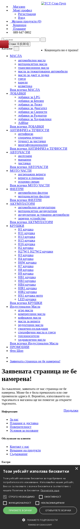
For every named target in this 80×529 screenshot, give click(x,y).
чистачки (24, 163)
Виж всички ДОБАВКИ (27, 126)
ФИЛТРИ (17, 189)
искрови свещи (28, 181)
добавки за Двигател (32, 108)
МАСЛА (16, 56)
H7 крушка (25, 266)
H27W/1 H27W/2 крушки (35, 251)
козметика (25, 86)
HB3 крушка (27, 281)
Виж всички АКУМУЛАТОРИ (31, 222)
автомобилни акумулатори (36, 207)
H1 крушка (25, 229)
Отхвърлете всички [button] (58, 510)
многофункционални (33, 145)
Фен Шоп (16, 350)
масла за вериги (29, 321)
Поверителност (20, 427)
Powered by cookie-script (40, 524)
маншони (24, 159)
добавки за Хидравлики (34, 119)
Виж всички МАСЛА (25, 89)
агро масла (25, 310)
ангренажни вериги (32, 174)
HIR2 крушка (27, 292)
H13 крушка (26, 236)
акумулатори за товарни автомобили (43, 214)
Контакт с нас (19, 446)
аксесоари (25, 156)
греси (22, 78)
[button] (40, 519)
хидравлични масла (32, 339)
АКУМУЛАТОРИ (22, 203)
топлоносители (28, 336)
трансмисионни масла (33, 67)
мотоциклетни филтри (34, 196)
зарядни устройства (32, 218)
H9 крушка (25, 273)
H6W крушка (27, 262)
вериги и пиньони (31, 178)
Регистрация (27, 14)
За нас (14, 419)
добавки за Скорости (32, 112)
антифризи (25, 134)
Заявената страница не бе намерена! (35, 361)
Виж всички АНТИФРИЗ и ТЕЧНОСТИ (38, 148)
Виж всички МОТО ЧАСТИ (30, 185)
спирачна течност (30, 137)
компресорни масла (31, 314)
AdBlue (23, 123)
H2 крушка (25, 247)
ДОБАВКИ (18, 93)
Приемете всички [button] (20, 510)
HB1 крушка (27, 277)
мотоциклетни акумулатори (37, 211)
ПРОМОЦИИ (19, 347)
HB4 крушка (27, 284)
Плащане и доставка (24, 423)
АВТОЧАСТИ (20, 152)
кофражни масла (29, 317)
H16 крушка (26, 244)
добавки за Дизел (30, 104)
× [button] (76, 468)
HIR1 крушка (27, 288)
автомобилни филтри (33, 192)
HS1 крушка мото (30, 295)
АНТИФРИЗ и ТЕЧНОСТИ (29, 130)
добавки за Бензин (31, 100)
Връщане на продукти (25, 450)
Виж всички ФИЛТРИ (26, 200)
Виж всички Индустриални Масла (34, 343)
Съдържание (18, 454)
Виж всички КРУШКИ (26, 303)
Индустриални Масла (25, 306)
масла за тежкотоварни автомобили (43, 71)
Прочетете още (50, 490)
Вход (21, 17)
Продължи (71, 410)
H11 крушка (26, 233)
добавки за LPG (29, 97)
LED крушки (27, 299)
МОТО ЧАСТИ (21, 170)
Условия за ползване (24, 430)
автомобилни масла (32, 60)
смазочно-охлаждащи (33, 328)
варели (23, 82)
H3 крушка (25, 255)
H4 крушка (25, 259)
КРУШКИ (17, 225)
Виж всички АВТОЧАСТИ (29, 167)
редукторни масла (30, 325)
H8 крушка (25, 270)
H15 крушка (26, 240)
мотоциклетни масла (32, 64)
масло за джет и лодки (33, 75)
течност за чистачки (32, 141)
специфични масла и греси (37, 332)
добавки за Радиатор (32, 115)
